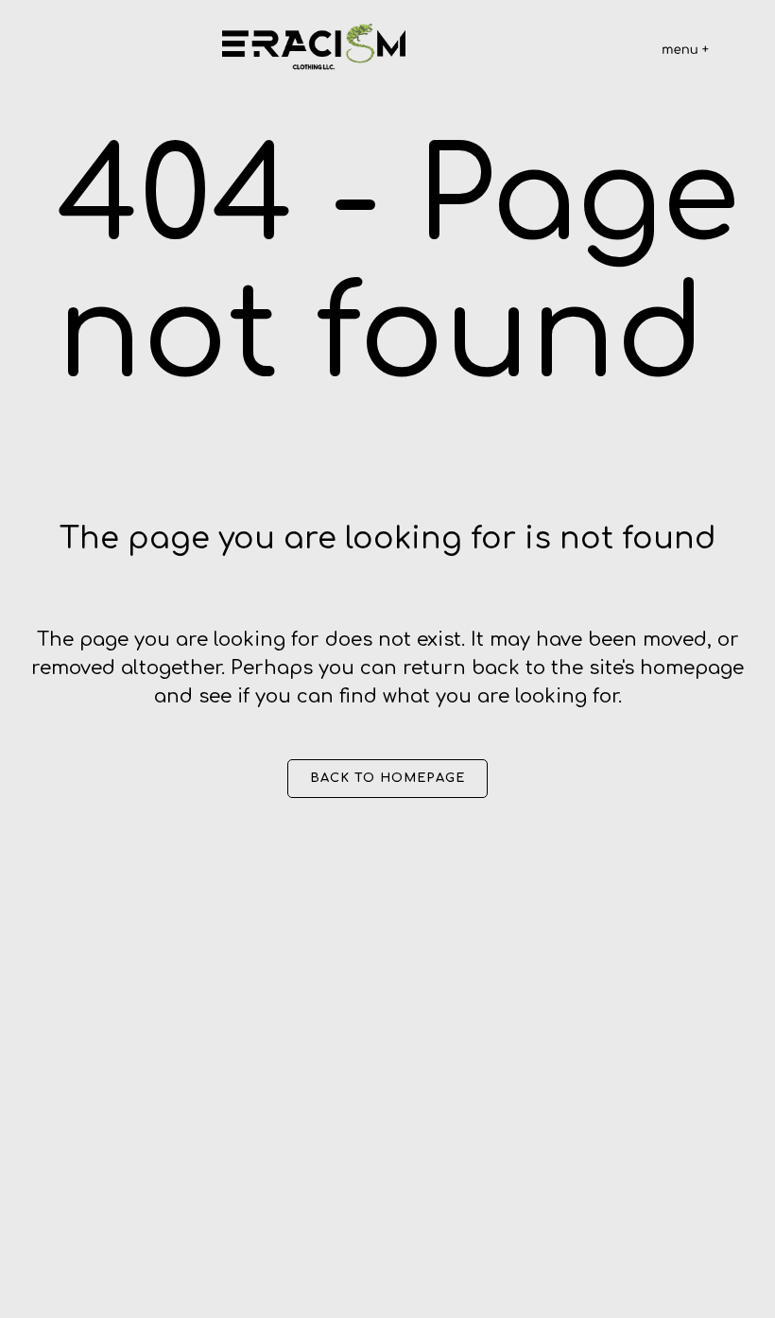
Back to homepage (387, 778)
